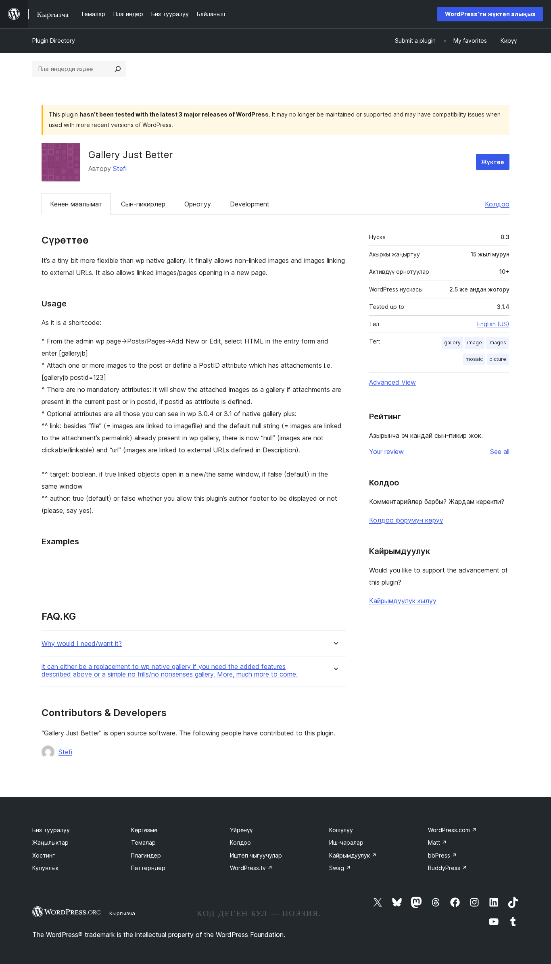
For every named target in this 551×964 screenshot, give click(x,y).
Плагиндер (146, 855)
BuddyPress (447, 867)
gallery (452, 342)
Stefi (120, 168)
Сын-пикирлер (143, 204)
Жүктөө (492, 161)
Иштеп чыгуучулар (256, 855)
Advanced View (392, 382)
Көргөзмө (144, 830)
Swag (340, 867)
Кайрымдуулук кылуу (402, 601)
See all (499, 452)
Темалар (143, 842)
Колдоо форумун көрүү (406, 520)
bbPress (442, 855)
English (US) (493, 324)
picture (497, 359)
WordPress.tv (251, 867)
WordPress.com (452, 830)
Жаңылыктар (50, 842)
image (474, 342)
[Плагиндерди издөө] (118, 69)
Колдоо (497, 204)
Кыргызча (122, 913)
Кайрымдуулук (353, 855)
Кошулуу (341, 830)
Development (249, 204)
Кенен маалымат (76, 204)
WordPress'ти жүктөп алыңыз (490, 13)
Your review (386, 452)
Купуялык (45, 867)
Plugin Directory (53, 40)
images (497, 342)
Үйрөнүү (241, 830)
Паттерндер (148, 867)
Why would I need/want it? (82, 644)
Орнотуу (197, 204)
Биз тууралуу (51, 830)
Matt (437, 842)
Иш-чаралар (346, 842)
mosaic (474, 359)
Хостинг (43, 855)
